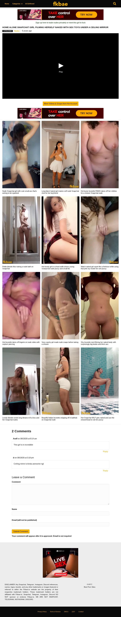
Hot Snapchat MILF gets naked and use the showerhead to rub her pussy (97, 419)
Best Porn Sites (89, 587)
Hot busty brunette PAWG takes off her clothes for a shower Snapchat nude (99, 192)
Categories (16, 4)
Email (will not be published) (24, 520)
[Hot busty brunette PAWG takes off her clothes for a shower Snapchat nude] (100, 154)
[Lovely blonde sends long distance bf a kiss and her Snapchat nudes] (21, 381)
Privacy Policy (42, 612)
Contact (80, 612)
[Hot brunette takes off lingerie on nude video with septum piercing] (21, 305)
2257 (73, 612)
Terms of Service (55, 612)
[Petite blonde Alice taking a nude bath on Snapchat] (21, 230)
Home (7, 4)
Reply (105, 452)
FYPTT (89, 584)
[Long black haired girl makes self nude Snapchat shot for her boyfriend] (60, 154)
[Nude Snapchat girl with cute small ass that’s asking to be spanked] (21, 154)
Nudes (16, 31)
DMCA (66, 612)
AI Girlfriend (29, 4)
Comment (16, 482)
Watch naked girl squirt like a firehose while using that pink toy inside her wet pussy (99, 268)
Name (14, 509)
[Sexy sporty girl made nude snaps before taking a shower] (60, 305)
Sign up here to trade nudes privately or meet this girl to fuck (60, 23)
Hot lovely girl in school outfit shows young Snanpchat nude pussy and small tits (58, 268)
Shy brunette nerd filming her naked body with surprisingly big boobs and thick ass (98, 343)
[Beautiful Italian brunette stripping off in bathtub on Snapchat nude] (60, 381)
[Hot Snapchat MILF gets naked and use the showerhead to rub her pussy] (100, 381)
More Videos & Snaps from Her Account (60, 104)
